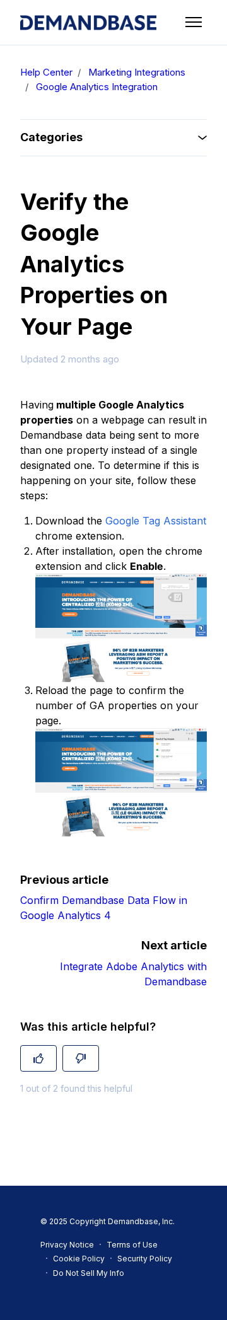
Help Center (46, 72)
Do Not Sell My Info (88, 1273)
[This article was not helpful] (80, 1058)
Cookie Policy (79, 1258)
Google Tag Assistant (155, 520)
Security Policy (144, 1258)
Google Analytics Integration (97, 87)
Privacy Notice (67, 1244)
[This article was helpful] (38, 1058)
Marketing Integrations (136, 72)
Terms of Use (132, 1244)
